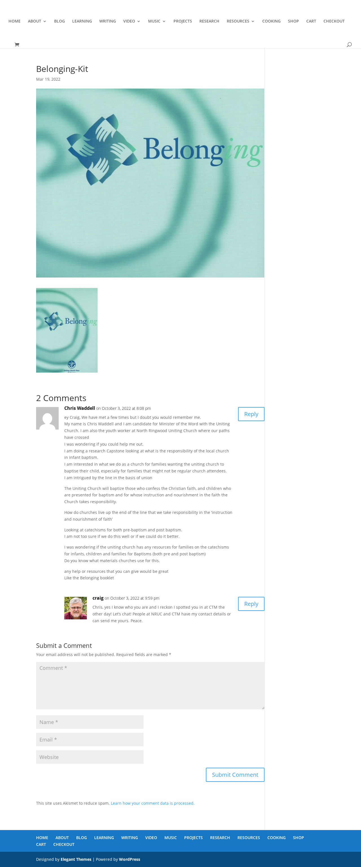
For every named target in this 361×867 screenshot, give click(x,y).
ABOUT (34, 21)
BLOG (59, 21)
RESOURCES (238, 21)
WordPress (129, 859)
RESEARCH (209, 21)
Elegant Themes (76, 859)
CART (311, 21)
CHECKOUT (334, 21)
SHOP (293, 21)
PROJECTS (182, 21)
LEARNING (82, 21)
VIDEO (129, 21)
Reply (251, 414)
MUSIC (154, 21)
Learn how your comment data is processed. (153, 803)
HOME (14, 21)
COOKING (271, 21)
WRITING (107, 21)
